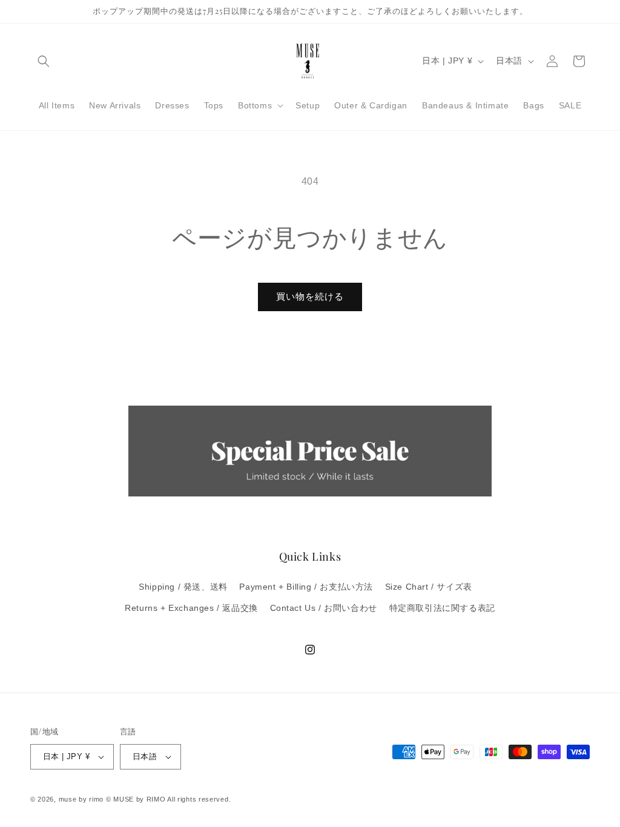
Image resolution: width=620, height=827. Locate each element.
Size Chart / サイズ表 (428, 586)
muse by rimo (82, 799)
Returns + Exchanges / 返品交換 (191, 608)
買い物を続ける (310, 296)
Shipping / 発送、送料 (183, 586)
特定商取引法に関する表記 (442, 608)
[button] (43, 61)
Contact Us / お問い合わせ (323, 608)
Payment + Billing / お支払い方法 (306, 586)
